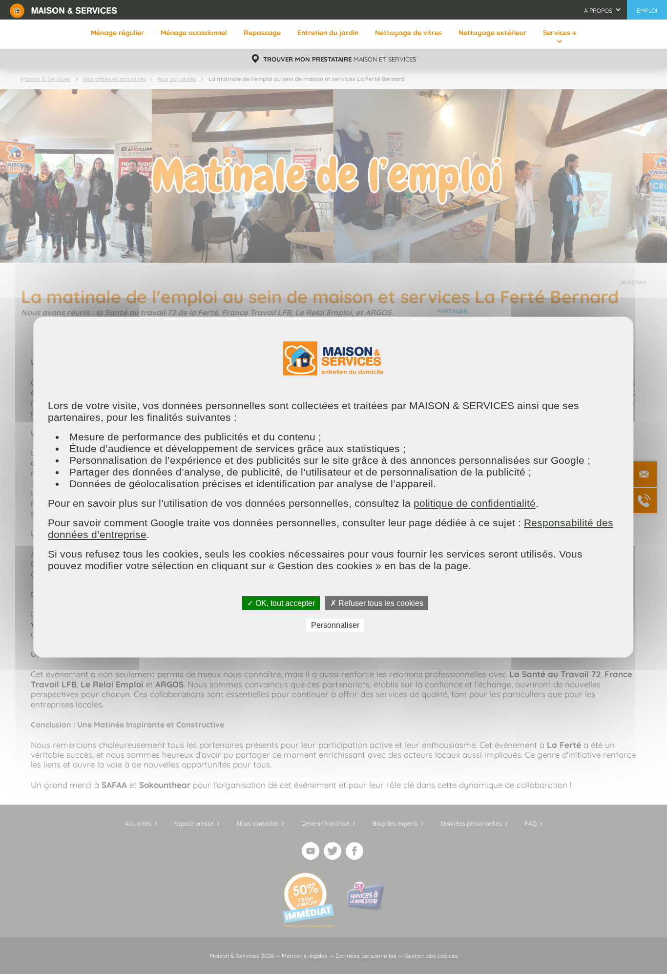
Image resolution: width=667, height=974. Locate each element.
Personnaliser (335, 625)
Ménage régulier (117, 32)
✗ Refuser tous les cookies (376, 603)
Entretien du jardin (327, 32)
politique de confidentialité (475, 502)
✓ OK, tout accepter (281, 603)
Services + (559, 32)
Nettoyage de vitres (408, 32)
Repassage (262, 32)
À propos (598, 10)
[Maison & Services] (63, 10)
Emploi (647, 10)
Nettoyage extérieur (492, 32)
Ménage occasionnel (194, 32)
